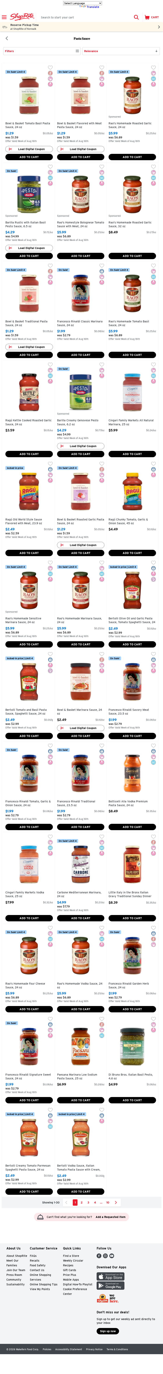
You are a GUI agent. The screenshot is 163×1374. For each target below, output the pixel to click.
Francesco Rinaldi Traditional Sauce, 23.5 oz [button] (76, 803)
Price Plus (69, 1274)
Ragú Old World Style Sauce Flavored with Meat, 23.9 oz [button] (23, 521)
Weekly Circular (73, 1260)
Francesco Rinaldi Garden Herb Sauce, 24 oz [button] (129, 985)
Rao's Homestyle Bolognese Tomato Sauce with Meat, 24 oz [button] (80, 224)
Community (13, 1279)
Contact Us (37, 1270)
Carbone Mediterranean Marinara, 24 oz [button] (79, 894)
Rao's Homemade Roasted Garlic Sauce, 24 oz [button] (130, 125)
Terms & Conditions (117, 1349)
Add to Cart (29, 157)
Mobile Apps (71, 1279)
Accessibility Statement (68, 1349)
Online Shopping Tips (43, 1284)
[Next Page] (116, 1202)
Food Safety (38, 1265)
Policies (47, 1349)
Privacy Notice (94, 1349)
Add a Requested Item (110, 1217)
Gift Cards (69, 1270)
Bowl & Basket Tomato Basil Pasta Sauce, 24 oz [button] (27, 125)
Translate (93, 7)
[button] (136, 17)
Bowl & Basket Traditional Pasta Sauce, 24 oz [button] (26, 323)
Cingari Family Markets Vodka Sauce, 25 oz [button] (24, 894)
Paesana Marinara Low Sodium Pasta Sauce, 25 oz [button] (77, 1076)
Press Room (14, 1274)
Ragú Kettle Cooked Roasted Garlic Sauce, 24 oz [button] (28, 422)
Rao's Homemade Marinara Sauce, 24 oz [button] (79, 620)
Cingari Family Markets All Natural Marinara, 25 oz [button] (131, 422)
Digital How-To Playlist (77, 1284)
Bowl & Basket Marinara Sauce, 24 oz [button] (79, 712)
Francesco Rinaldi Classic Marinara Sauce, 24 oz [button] (80, 323)
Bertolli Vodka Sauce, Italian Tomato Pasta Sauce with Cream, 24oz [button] (78, 1168)
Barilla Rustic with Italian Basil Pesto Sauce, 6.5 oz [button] (25, 224)
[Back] (7, 38)
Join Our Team (15, 1270)
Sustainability (15, 1284)
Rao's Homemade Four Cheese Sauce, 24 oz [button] (25, 985)
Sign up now (108, 1331)
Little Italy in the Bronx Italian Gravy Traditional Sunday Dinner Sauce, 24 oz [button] (130, 895)
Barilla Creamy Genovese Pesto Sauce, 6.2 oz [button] (77, 422)
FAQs (33, 1255)
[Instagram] (105, 1257)
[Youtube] (111, 1257)
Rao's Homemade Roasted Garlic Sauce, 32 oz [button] (130, 224)
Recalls (34, 1260)
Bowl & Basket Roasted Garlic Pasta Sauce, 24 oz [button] (80, 521)
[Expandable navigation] (4, 17)
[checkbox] (50, 68)
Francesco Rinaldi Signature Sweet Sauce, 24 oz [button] (28, 1076)
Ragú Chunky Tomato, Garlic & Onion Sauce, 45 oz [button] (128, 521)
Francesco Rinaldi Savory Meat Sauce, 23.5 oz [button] (129, 712)
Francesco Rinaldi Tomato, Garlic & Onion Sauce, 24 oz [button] (28, 803)
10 (107, 1202)
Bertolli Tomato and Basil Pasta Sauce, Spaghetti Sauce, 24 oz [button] (26, 712)
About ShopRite (16, 1255)
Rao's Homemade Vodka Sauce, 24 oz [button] (79, 985)
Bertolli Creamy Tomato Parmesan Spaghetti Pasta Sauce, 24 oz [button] (27, 1167)
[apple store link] (110, 1279)
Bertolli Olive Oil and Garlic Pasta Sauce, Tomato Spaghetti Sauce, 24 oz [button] (132, 621)
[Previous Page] (67, 1202)
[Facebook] (99, 1257)
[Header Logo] (21, 17)
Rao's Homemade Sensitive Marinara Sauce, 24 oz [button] (23, 620)
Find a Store (71, 1255)
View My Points (40, 1289)
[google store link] (110, 1289)
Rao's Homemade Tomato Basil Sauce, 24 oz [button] (129, 323)
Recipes (68, 1265)
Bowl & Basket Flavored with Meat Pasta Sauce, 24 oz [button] (79, 125)
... (101, 1202)
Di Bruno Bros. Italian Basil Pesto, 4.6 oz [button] (131, 1076)
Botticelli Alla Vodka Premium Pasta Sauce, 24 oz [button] (128, 803)
